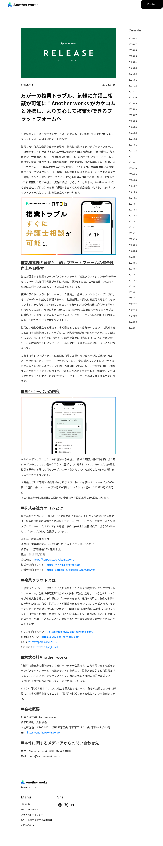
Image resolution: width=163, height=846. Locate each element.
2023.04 (133, 274)
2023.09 (133, 245)
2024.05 (133, 197)
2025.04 (133, 162)
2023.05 (133, 268)
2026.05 (133, 56)
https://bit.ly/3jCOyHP (46, 647)
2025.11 (133, 91)
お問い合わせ (27, 825)
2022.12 (133, 304)
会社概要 (25, 804)
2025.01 (133, 144)
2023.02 (133, 286)
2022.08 (133, 321)
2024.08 (133, 180)
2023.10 (133, 239)
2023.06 (133, 262)
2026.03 (133, 67)
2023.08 (133, 250)
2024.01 (133, 221)
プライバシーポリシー (32, 814)
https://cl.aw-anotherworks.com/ (60, 637)
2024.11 (133, 156)
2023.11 (133, 233)
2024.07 (133, 185)
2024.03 (133, 209)
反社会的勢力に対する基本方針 (36, 819)
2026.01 (133, 79)
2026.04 (133, 62)
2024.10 (133, 168)
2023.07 (133, 256)
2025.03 (133, 132)
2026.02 (133, 73)
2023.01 (133, 292)
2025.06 (133, 121)
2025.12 (133, 85)
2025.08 (133, 109)
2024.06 (133, 191)
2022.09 (133, 315)
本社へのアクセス (30, 809)
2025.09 (133, 103)
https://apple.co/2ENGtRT (43, 642)
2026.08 (133, 38)
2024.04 (133, 203)
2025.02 (133, 138)
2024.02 (133, 215)
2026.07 (133, 44)
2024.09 (133, 174)
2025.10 (133, 97)
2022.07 (133, 327)
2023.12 (133, 227)
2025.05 (133, 126)
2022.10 (133, 309)
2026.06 (133, 50)
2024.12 (133, 150)
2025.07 (133, 115)
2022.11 (133, 298)
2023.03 (133, 280)
